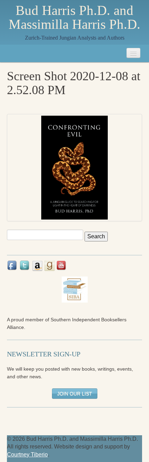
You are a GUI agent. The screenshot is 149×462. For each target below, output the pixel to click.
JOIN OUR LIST (74, 393)
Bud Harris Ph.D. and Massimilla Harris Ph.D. (74, 17)
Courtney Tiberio (27, 454)
